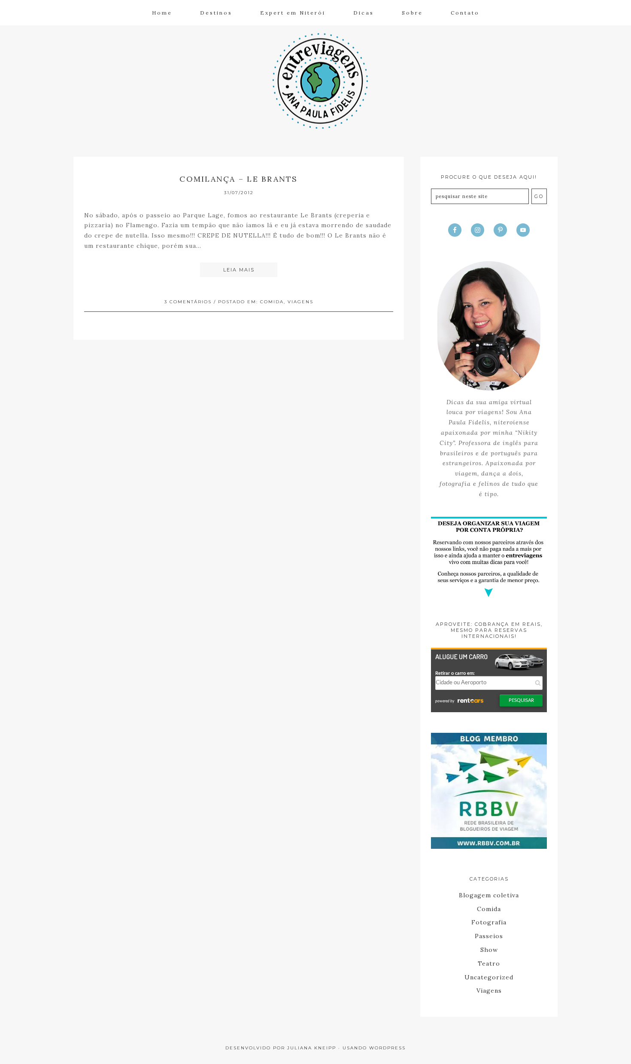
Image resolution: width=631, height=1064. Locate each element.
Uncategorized (488, 977)
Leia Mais (239, 270)
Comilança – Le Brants (238, 179)
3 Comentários (188, 302)
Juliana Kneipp (311, 1048)
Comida (272, 302)
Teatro (489, 963)
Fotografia (489, 922)
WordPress (387, 1048)
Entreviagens (315, 80)
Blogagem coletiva (489, 895)
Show (489, 950)
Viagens (300, 302)
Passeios (489, 936)
